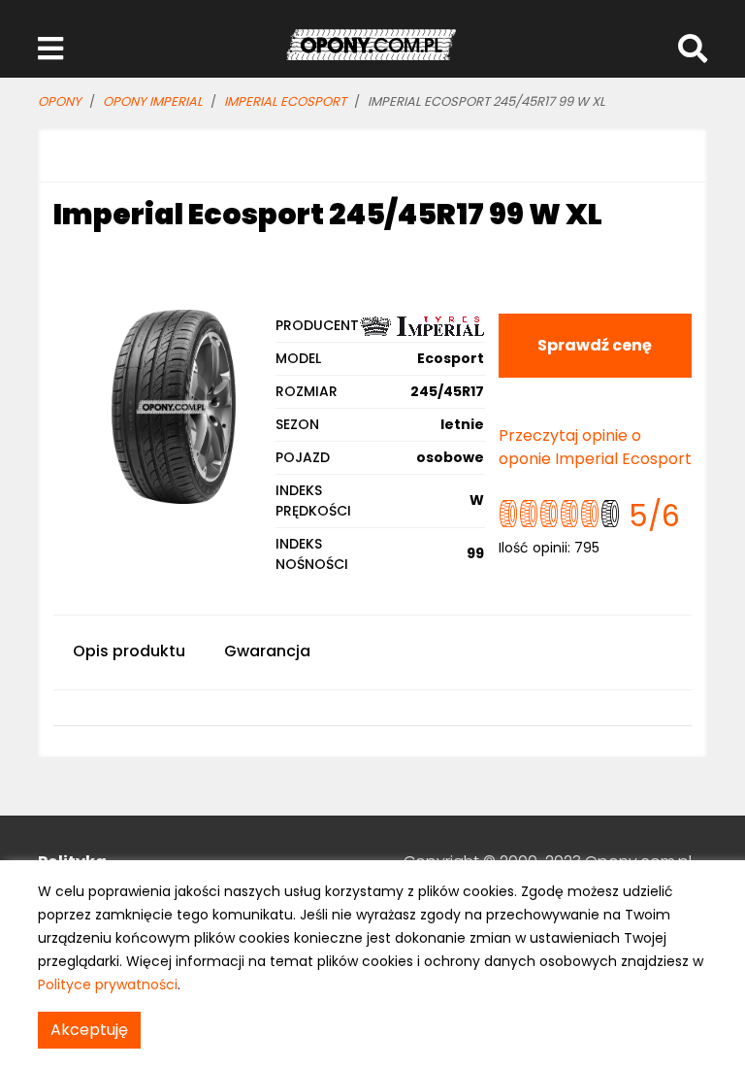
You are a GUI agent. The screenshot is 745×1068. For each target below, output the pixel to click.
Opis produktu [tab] (129, 651)
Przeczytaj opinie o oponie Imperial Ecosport (595, 447)
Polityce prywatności (108, 984)
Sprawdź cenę (594, 345)
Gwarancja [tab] (267, 651)
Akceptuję (89, 1029)
